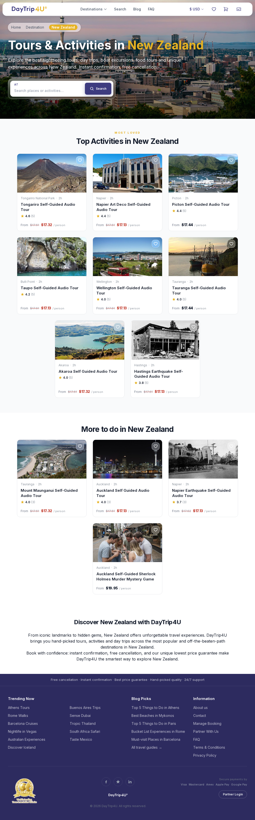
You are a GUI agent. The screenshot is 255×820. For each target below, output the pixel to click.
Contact (199, 715)
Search (120, 9)
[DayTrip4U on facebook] (106, 781)
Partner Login (233, 794)
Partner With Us (206, 731)
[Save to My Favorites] (80, 160)
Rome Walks (18, 715)
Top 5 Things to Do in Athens (155, 707)
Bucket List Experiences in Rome (158, 731)
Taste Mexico (81, 739)
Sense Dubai (80, 715)
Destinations (91, 9)
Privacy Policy (204, 755)
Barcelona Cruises (23, 723)
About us (200, 707)
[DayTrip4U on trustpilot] (118, 781)
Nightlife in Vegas (22, 731)
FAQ (151, 9)
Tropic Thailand (83, 723)
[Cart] (225, 9)
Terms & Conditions (209, 747)
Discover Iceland (22, 747)
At (16, 84)
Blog (137, 9)
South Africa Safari (85, 731)
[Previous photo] (23, 173)
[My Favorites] (213, 9)
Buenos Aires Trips (85, 707)
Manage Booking (207, 723)
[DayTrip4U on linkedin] (130, 781)
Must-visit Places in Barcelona (155, 739)
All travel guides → (146, 747)
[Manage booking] (238, 9)
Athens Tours (19, 707)
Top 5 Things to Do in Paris (153, 723)
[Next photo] (80, 173)
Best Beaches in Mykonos (152, 715)
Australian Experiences (26, 739)
